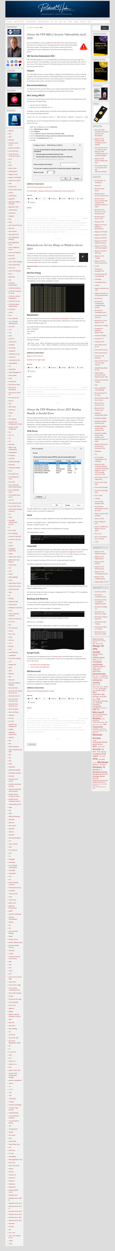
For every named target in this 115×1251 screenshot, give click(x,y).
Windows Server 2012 (15, 1203)
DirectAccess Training (101, 325)
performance (96, 724)
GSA (10, 568)
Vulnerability (12, 1156)
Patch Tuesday (13, 844)
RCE (10, 925)
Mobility (11, 729)
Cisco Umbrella (13, 318)
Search (105, 28)
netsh (75, 727)
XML (10, 1229)
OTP (10, 841)
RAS (63, 229)
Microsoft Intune (14, 712)
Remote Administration (15, 942)
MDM (10, 667)
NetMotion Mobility (14, 770)
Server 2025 (61, 729)
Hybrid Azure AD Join (15, 583)
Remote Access (13, 939)
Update (11, 1132)
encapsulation (13, 452)
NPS (10, 810)
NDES (10, 764)
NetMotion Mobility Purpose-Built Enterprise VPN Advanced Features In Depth (101, 437)
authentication (13, 210)
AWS (10, 219)
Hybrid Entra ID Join (14, 586)
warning (94, 762)
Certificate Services (14, 301)
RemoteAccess (73, 394)
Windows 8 (12, 1184)
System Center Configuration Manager (13, 1075)
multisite (11, 737)
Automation (12, 213)
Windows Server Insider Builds (36, 360)
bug (46, 394)
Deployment (12, 369)
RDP (10, 928)
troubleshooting (13, 1113)
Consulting (9, 21)
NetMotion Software (15, 773)
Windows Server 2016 (15, 1211)
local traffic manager (15, 658)
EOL (10, 514)
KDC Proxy (12, 634)
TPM (10, 1095)
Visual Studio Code (14, 1144)
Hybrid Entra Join (14, 589)
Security (11, 996)
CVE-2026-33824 (32, 60)
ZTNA (10, 1244)
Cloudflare (12, 345)
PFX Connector (13, 850)
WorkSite (11, 1226)
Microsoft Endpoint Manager (100, 714)
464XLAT (11, 131)
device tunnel (12, 375)
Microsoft (11, 680)
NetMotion (12, 767)
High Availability (13, 577)
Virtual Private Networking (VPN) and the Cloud (101, 508)
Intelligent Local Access (15, 607)
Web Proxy (12, 1162)
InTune (96, 696)
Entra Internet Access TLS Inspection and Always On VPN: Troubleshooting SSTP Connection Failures (101, 151)
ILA (9, 595)
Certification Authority (99, 666)
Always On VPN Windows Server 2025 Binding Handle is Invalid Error (54, 411)
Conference (12, 357)
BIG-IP (10, 274)
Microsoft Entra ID (14, 696)
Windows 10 (12, 1175)
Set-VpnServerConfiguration (67, 552)
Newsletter (98, 451)
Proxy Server (12, 900)
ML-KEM (11, 721)
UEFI (10, 1126)
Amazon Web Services (15, 189)
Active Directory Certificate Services (99, 641)
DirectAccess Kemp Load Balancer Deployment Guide (100, 602)
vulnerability (55, 232)
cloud (10, 336)
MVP (10, 740)
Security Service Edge (15, 999)
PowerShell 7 (12, 873)
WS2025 (42, 732)
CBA (10, 280)
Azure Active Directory (15, 225)
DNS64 (11, 413)
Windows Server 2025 (15, 1220)
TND (10, 1092)
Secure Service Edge (15, 985)
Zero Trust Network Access (99, 786)
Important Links (13, 601)
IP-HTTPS (12, 622)
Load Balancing (13, 652)
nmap (10, 807)
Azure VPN (12, 268)
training (103, 752)
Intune (10, 610)
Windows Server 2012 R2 (99, 777)
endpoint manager (103, 678)
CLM (10, 332)
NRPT (10, 813)
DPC (65, 21)
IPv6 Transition (13, 628)
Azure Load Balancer (15, 252)
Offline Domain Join (14, 816)
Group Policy (12, 565)
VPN (10, 1147)
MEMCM (11, 674)
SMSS (10, 1019)
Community (12, 348)
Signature (11, 1008)
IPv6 (60, 21)
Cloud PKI (11, 339)
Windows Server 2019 (15, 1214)
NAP (10, 755)
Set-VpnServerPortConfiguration (40, 665)
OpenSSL (11, 832)
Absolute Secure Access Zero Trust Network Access (100, 211)
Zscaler (11, 1241)
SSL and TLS (12, 1052)
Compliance (12, 351)
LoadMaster (12, 655)
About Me (82, 21)
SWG (10, 1067)
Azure (10, 222)
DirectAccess (12, 381)
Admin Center (13, 168)
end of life (11, 458)
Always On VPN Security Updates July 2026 (101, 160)
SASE (10, 968)
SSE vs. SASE (98, 495)
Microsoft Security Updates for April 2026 (39, 187)
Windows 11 (12, 1178)
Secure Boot (12, 982)
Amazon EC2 (12, 186)
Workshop (12, 1223)
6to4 (10, 134)
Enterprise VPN (99, 342)
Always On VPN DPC (15, 180)
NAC (10, 743)
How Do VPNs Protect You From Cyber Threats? (101, 363)
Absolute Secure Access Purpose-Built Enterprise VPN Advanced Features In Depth (101, 202)
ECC (10, 441)
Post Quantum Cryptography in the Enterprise (101, 459)
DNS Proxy (12, 410)
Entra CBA (12, 482)
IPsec (94, 699)
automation (48, 727)
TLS (10, 1086)
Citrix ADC (12, 326)
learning (11, 646)
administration (13, 171)
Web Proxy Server (14, 1165)
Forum (10, 542)
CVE (10, 366)
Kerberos (11, 640)
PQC (56, 21)
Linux (10, 649)
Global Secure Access (15, 557)
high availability (97, 690)
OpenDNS (11, 829)
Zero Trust (12, 1232)
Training (76, 21)
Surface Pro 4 (13, 1064)
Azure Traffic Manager (15, 262)
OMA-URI (11, 822)
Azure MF (11, 255)
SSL (10, 1049)
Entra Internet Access (43, 21)
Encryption (12, 455)
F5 (9, 527)
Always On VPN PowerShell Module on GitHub (40, 691)
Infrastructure (13, 604)
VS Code (11, 1153)
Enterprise (12, 464)
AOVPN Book (12, 196)
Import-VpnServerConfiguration (39, 667)
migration (11, 715)
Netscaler (11, 776)
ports (80, 727)
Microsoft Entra (13, 688)
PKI (52, 21)
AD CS (10, 159)
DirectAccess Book (14, 384)
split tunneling (13, 1028)
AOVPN (11, 193)
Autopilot (11, 216)
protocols (30, 729)
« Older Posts (31, 744)
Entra (10, 471)
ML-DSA (11, 718)
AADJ (10, 137)
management (96, 708)
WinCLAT (11, 1172)
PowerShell (12, 870)
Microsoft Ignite (13, 709)
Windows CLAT (13, 1195)
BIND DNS (12, 277)
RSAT (10, 965)
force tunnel (12, 530)
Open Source (12, 825)
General (11, 545)
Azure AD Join (13, 231)
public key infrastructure (98, 730)
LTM (10, 661)
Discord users (34, 262)
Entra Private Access (31, 21)
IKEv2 (10, 592)
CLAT (10, 329)
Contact (89, 21)
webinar (11, 1169)
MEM (10, 670)
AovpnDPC (12, 199)
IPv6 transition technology (100, 701)
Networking (96, 720)
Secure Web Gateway (15, 993)
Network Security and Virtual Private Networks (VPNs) (101, 446)
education (11, 444)
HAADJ (10, 574)
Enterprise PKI (99, 338)
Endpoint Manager (14, 461)
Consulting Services (14, 360)
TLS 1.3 (11, 1089)
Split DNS (11, 1022)
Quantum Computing (15, 914)
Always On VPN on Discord (35, 356)
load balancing (97, 706)
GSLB (10, 571)
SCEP (10, 974)
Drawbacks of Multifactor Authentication (99, 330)
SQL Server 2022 (13, 1038)
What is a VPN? (99, 518)
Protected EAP (13, 894)
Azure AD (11, 228)
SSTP (10, 1058)
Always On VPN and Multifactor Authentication (100, 227)
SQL (10, 1032)
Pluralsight (12, 859)
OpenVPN (11, 835)
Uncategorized (13, 1129)
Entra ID (11, 500)
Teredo (11, 1083)
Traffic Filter (12, 1098)
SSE (10, 1046)
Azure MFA (12, 258)
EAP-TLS (11, 435)
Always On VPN (13, 174)
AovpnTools (57, 656)
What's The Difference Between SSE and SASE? (101, 528)
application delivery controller (98, 655)
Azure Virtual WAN (14, 265)
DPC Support (12, 419)
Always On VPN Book (19, 21)
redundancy (95, 732)
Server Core (12, 1005)
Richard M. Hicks (33, 218)
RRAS (10, 961)
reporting (11, 950)
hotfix (103, 690)
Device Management (15, 372)
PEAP (10, 847)
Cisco (10, 315)
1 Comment (84, 218)
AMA (10, 183)
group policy (102, 688)
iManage (11, 598)
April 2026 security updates (61, 318)
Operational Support (15, 838)
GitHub (11, 554)
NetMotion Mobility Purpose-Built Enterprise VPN (100, 428)
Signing (11, 1011)
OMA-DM (11, 819)
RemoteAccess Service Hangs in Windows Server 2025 (55, 247)
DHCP (10, 378)
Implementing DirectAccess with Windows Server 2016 (101, 375)
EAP (10, 432)
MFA (10, 677)
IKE (41, 229)
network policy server (15, 804)
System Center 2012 (15, 1070)
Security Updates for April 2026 (50, 43)
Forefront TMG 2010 (15, 536)
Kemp (10, 637)
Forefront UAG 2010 (15, 539)
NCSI (10, 761)
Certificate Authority (15, 288)
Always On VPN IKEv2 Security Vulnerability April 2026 (56, 36)
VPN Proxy (12, 1150)
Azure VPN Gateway (14, 271)
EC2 (10, 438)
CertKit (70, 21)
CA (100, 660)
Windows (62, 232)
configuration (57, 727)
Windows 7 (12, 1181)
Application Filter (14, 207)
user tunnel (12, 1135)
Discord (11, 401)
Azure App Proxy (14, 234)
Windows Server (79, 729)
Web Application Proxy (15, 1159)
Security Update (13, 1002)
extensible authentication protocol (13, 522)
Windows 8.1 (12, 1187)
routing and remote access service (76, 223)
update (95, 756)
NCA (10, 758)
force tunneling (13, 533)
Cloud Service (13, 342)
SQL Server (12, 1035)
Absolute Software (14, 148)
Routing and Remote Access (45, 729)
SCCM (10, 971)
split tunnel (12, 1025)
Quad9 (10, 911)
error (64, 727)
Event (10, 517)
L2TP (10, 643)
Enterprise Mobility (100, 335)
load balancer (96, 704)
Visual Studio (12, 1141)
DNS (10, 404)
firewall (96, 688)
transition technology (15, 1105)
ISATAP (11, 631)
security (97, 749)
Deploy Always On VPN (101, 582)
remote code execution (75, 229)
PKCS (10, 853)
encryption (95, 678)
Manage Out (12, 664)
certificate (97, 662)
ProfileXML (12, 891)
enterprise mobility (14, 468)
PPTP (10, 876)
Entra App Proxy (14, 474)
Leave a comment (83, 718)
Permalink (53, 218)
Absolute (11, 140)
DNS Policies (12, 407)
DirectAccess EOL (14, 397)
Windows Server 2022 (15, 1217)
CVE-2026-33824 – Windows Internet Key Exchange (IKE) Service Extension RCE (51, 191)
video (10, 1138)
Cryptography (13, 363)
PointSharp (12, 862)
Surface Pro (12, 1061)
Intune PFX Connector (15, 619)
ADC (10, 162)
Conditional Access (14, 354)
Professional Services (15, 887)
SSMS (10, 1055)
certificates (12, 309)
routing (11, 953)
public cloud (12, 903)
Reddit (10, 936)
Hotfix (10, 580)
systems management (15, 1080)
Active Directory (13, 151)
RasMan (11, 922)
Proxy (10, 897)
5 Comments (84, 387)
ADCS (10, 165)
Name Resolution (14, 746)
